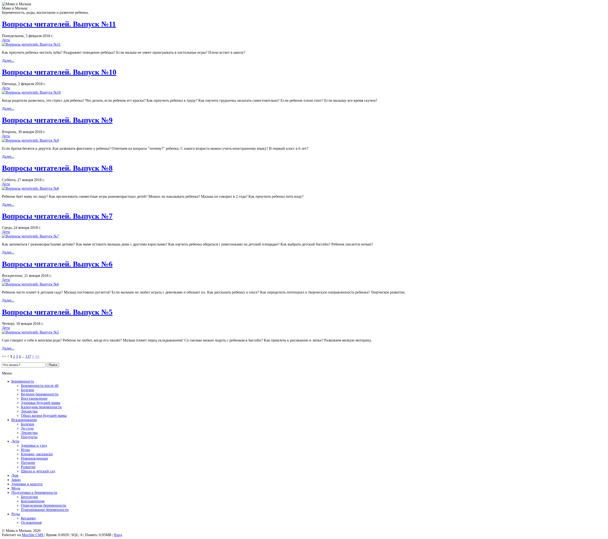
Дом (14, 475)
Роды (15, 514)
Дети (6, 40)
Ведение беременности (39, 394)
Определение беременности (43, 505)
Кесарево (28, 518)
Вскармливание (24, 420)
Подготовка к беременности (34, 493)
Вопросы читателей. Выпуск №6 (57, 264)
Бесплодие (29, 497)
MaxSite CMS (32, 535)
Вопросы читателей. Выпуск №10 (59, 72)
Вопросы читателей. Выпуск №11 (59, 24)
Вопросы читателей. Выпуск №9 (57, 120)
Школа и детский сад (38, 471)
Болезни (27, 390)
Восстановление (34, 398)
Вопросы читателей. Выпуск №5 (57, 312)
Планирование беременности (45, 510)
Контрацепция (32, 501)
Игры (25, 450)
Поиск (53, 365)
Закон (16, 480)
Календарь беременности (41, 407)
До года (27, 428)
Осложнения (31, 522)
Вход (118, 535)
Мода (15, 488)
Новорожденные (34, 458)
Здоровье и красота (27, 484)
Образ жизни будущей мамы (44, 416)
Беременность (22, 381)
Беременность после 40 (39, 386)
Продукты (29, 437)
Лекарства (29, 411)
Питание (28, 463)
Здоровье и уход (34, 445)
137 (28, 356)
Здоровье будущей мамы (40, 403)
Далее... (8, 60)
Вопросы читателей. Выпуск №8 (57, 168)
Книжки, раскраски (37, 454)
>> (37, 356)
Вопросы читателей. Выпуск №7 (57, 216)
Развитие (28, 467)
